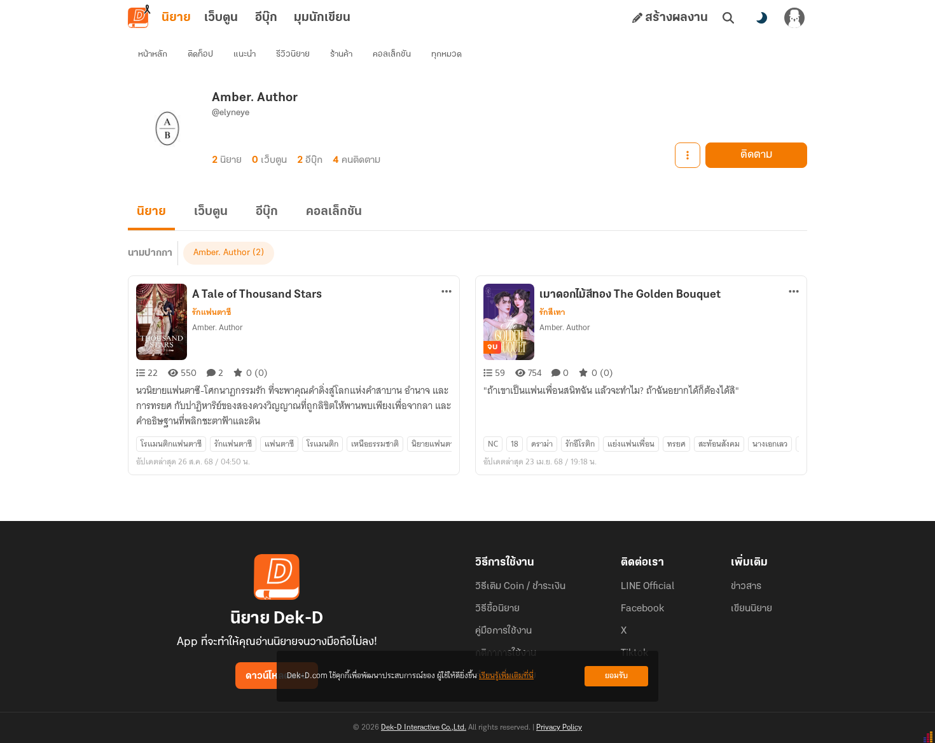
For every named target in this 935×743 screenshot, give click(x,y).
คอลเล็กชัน (392, 54)
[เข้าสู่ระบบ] (794, 18)
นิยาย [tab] (176, 17)
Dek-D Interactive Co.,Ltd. (423, 728)
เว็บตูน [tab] (221, 17)
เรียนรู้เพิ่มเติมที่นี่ (506, 676)
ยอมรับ (616, 676)
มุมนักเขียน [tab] (322, 17)
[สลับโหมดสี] (761, 18)
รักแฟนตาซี (211, 312)
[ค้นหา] (728, 18)
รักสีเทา (552, 312)
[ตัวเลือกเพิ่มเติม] (687, 155)
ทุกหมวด (446, 54)
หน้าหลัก (152, 54)
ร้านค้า (341, 54)
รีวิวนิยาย (293, 54)
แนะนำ (244, 54)
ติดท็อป (200, 54)
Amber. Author (221, 253)
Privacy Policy (559, 728)
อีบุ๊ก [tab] (266, 17)
